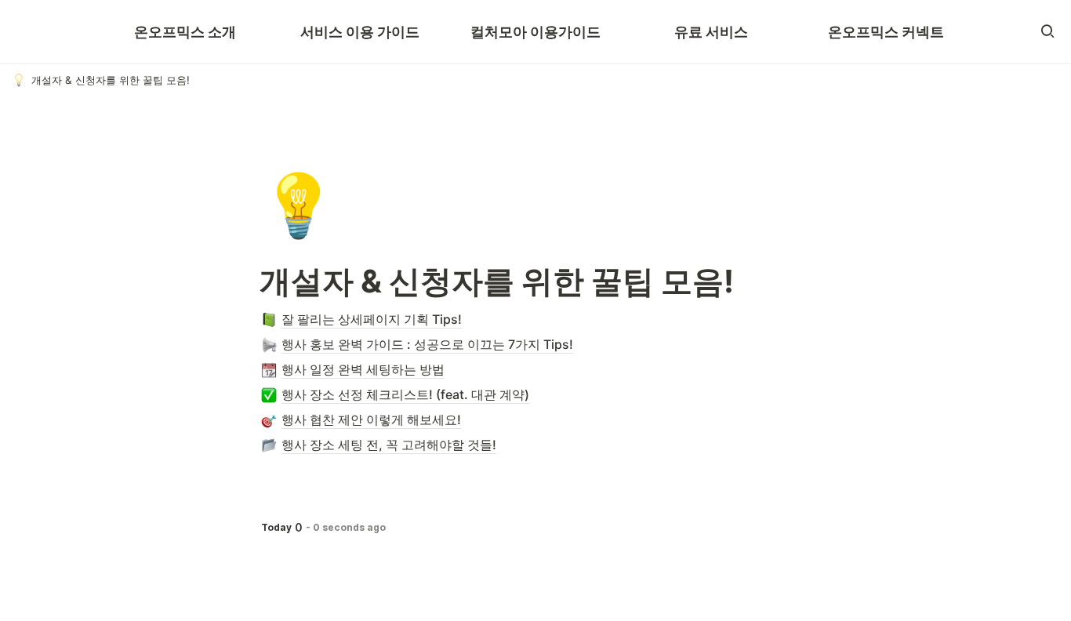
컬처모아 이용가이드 (535, 32)
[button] (1047, 31)
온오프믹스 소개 (185, 32)
